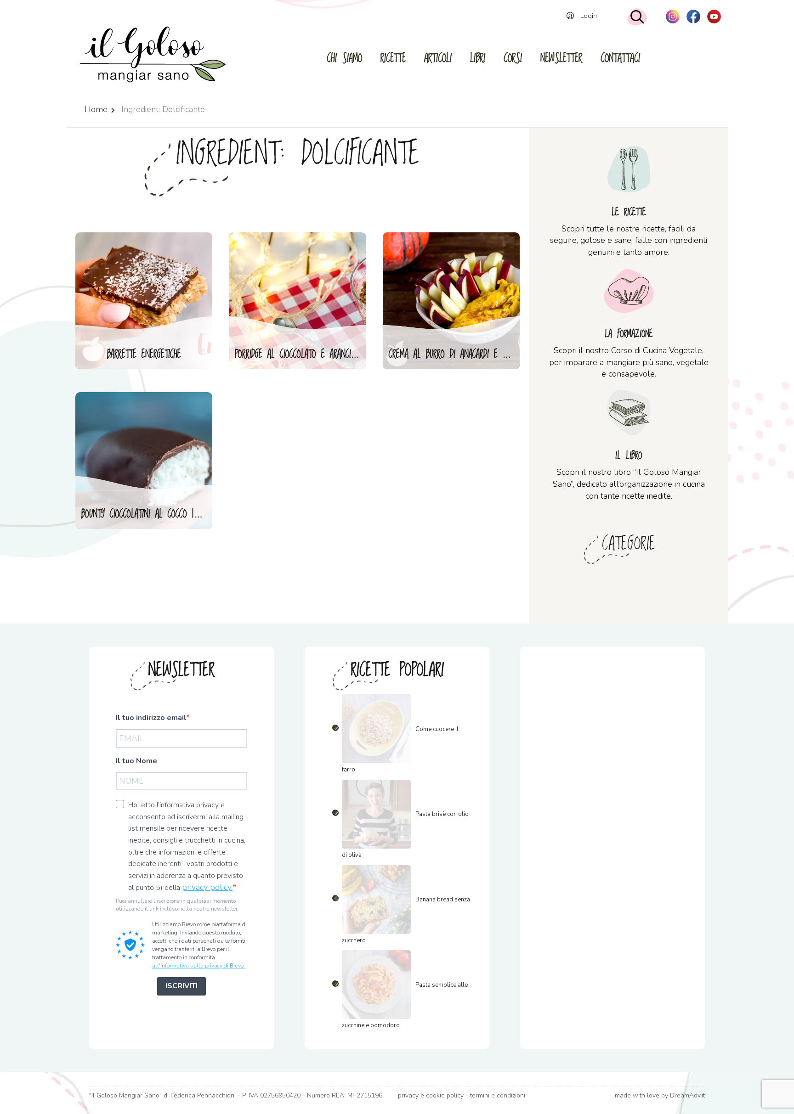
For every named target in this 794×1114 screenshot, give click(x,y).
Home (96, 109)
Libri (477, 58)
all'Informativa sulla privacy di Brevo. (198, 965)
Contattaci (620, 58)
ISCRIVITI (181, 986)
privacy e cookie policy (431, 1095)
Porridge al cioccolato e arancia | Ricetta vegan (301, 354)
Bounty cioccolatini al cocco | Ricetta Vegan (147, 514)
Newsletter (561, 58)
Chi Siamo (344, 58)
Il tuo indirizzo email (151, 718)
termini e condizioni (497, 1095)
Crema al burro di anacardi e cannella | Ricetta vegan (455, 354)
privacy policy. (207, 887)
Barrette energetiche (144, 354)
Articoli (438, 58)
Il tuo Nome (136, 761)
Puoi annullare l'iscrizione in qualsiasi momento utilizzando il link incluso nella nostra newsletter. (177, 904)
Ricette (393, 58)
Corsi (513, 58)
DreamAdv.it (687, 1095)
